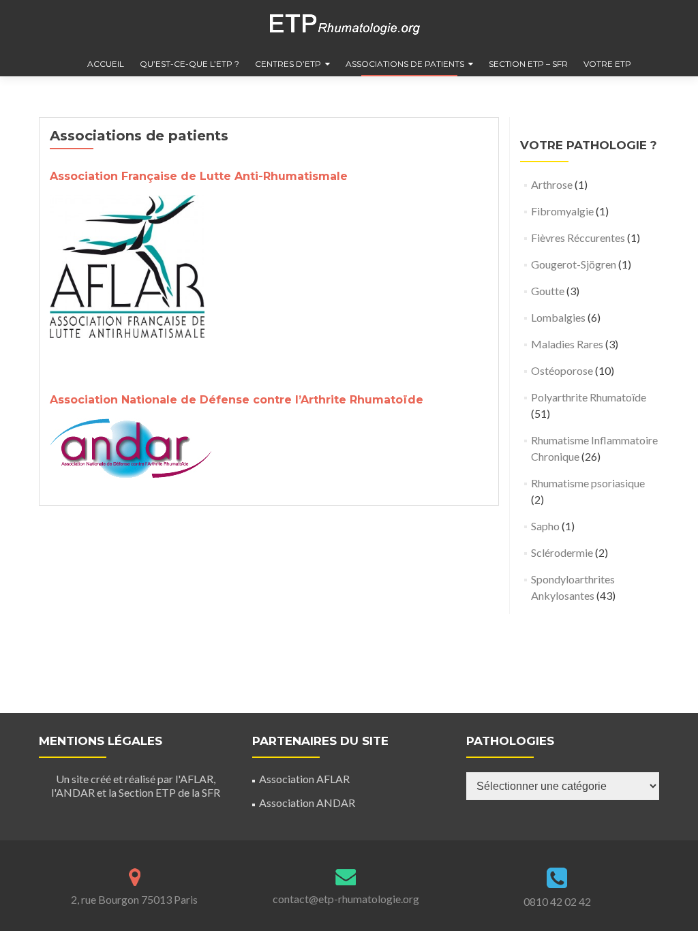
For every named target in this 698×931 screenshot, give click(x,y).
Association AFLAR (304, 778)
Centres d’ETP (288, 64)
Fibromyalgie (562, 210)
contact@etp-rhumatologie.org (346, 898)
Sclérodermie (562, 552)
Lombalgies (558, 317)
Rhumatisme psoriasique (588, 482)
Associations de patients (405, 64)
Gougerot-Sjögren (573, 264)
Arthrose (552, 184)
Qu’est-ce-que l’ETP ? (189, 64)
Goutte (547, 290)
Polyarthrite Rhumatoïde (588, 397)
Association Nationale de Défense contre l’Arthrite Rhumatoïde (236, 399)
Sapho (545, 525)
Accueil (105, 64)
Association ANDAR (307, 802)
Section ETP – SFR (528, 64)
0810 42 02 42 (557, 901)
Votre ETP (607, 64)
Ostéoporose (562, 370)
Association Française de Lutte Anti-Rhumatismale (199, 176)
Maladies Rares (567, 343)
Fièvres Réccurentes (578, 237)
